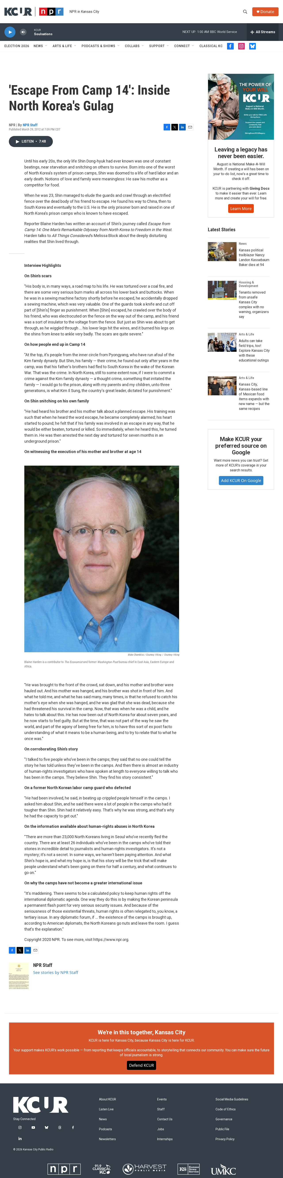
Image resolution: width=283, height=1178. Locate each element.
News (38, 46)
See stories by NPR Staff (55, 972)
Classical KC (211, 46)
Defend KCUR (141, 1065)
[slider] (30, 32)
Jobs (160, 1129)
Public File (222, 1129)
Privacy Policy (225, 1139)
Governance (224, 1119)
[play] (9, 32)
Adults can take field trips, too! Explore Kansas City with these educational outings (254, 350)
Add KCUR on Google (241, 480)
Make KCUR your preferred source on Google (240, 446)
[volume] (23, 32)
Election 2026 (16, 46)
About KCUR (107, 1099)
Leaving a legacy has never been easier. (240, 152)
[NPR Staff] (19, 975)
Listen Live (106, 1109)
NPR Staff (30, 125)
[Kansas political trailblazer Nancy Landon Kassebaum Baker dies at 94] (222, 251)
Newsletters (107, 1139)
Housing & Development (248, 284)
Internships (165, 1139)
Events (162, 1099)
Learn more (241, 208)
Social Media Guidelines (232, 1099)
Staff (161, 1109)
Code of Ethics (226, 1109)
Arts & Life (62, 46)
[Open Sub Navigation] (46, 46)
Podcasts (105, 1129)
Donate (267, 11)
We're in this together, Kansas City (141, 1032)
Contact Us (164, 1119)
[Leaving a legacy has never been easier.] (241, 107)
